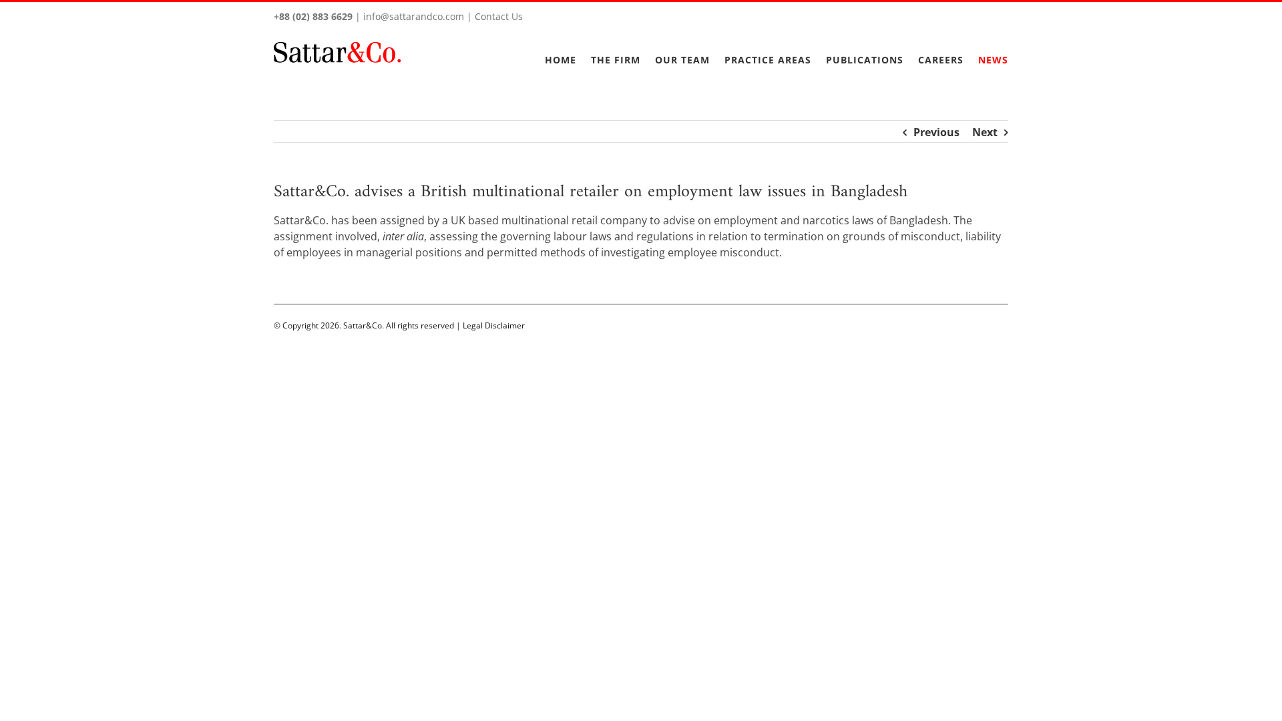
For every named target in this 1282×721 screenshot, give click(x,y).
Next (985, 132)
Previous (936, 132)
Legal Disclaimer (494, 325)
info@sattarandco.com (413, 16)
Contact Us (499, 16)
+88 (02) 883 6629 (313, 16)
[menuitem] (568, 52)
